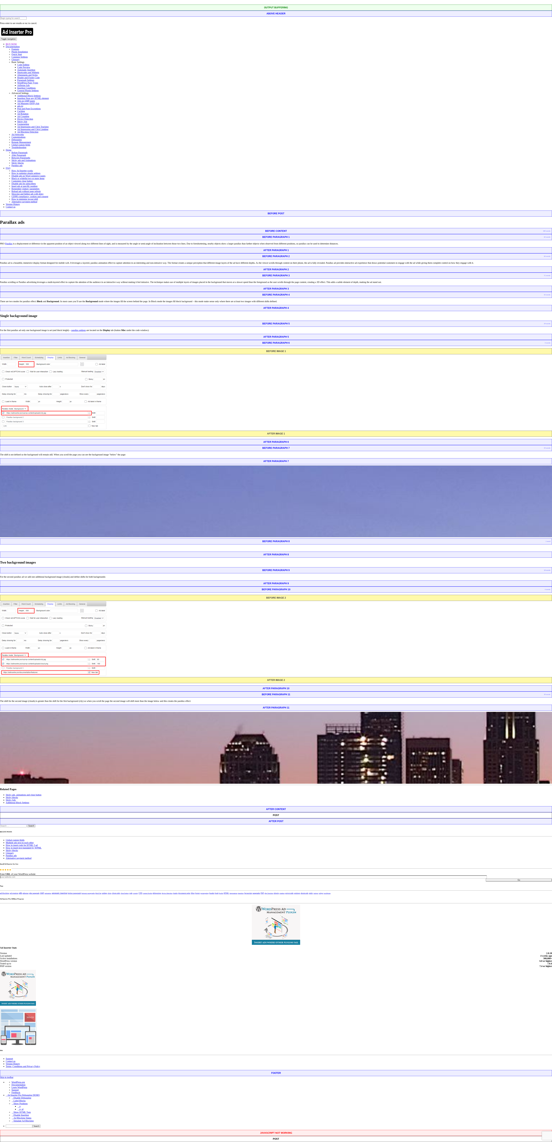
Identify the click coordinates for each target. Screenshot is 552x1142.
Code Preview (23, 67)
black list (98, 893)
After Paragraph (19, 155)
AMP (42, 893)
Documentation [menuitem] (18, 1085)
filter (193, 893)
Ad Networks (18, 134)
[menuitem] (279, 1126)
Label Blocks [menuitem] (20, 1100)
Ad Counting (23, 116)
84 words (547, 256)
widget (321, 893)
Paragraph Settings (25, 80)
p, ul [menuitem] (21, 1109)
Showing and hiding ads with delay (28, 194)
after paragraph (34, 893)
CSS (140, 893)
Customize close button (22, 181)
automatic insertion (59, 893)
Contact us (10, 207)
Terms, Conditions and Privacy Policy (23, 1066)
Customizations (18, 137)
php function (268, 893)
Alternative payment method (24, 201)
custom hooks (147, 893)
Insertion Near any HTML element (33, 98)
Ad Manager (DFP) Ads (28, 103)
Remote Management (21, 142)
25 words (547, 448)
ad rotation (14, 893)
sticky (311, 893)
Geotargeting (23, 124)
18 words (547, 570)
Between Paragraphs (21, 158)
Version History (13, 204)
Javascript (248, 893)
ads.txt (20, 106)
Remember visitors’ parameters (25, 189)
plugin (276, 893)
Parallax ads (17, 165)
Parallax (9, 243)
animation (48, 893)
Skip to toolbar (6, 1077)
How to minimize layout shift (25, 199)
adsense (26, 893)
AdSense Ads (23, 85)
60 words (547, 237)
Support (9, 1058)
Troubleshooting (19, 147)
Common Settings (20, 57)
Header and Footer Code (28, 77)
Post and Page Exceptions (29, 108)
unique (316, 893)
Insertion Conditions (26, 88)
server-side (289, 893)
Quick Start (17, 54)
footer (197, 893)
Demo (8, 150)
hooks (221, 893)
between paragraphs (88, 893)
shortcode (304, 893)
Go (519, 880)
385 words (546, 231)
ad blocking (4, 893)
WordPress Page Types (27, 83)
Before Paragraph (19, 152)
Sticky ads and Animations (24, 160)
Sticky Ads (22, 121)
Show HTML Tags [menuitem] (22, 1112)
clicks (109, 893)
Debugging (17, 139)
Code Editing (23, 64)
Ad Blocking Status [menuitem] (22, 1118)
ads (20, 893)
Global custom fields (21, 145)
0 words (547, 343)
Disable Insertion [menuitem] (21, 1115)
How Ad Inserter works (22, 170)
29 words (547, 323)
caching (104, 893)
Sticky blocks (18, 163)
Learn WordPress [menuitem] (19, 1087)
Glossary (16, 59)
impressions (233, 893)
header (211, 893)
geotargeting (204, 893)
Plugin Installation (20, 52)
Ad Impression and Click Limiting (32, 129)
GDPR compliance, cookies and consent (30, 196)
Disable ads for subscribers (24, 183)
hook (216, 893)
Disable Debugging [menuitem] (22, 1098)
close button (125, 893)
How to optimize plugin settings (26, 173)
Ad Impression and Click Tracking (33, 127)
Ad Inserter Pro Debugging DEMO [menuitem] (23, 1095)
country (135, 893)
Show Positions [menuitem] (21, 1103)
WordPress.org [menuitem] (18, 1082)
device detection (167, 893)
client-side (116, 893)
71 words (547, 275)
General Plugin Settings (28, 90)
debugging (157, 893)
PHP (262, 893)
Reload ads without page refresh (26, 191)
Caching (21, 111)
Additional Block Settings (29, 95)
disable (175, 893)
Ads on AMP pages (26, 101)
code (130, 893)
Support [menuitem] (15, 1090)
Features (15, 49)
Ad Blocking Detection (27, 132)
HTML (226, 893)
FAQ (8, 168)
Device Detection (25, 119)
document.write (184, 893)
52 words (547, 295)
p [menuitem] (20, 1106)
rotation (282, 893)
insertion (241, 893)
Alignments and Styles (27, 75)
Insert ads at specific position (25, 186)
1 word (548, 541)
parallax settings (78, 330)
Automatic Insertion (26, 70)
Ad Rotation (22, 114)
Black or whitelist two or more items (28, 178)
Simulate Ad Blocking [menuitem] (24, 1121)
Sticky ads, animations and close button (23, 795)
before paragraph (74, 893)
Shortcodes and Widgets (28, 72)
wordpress (327, 893)
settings (297, 893)
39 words (547, 694)
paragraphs (256, 893)
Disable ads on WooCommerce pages (28, 176)
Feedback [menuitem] (16, 1092)
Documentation (13, 46)
